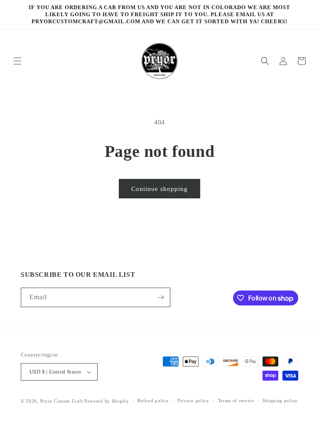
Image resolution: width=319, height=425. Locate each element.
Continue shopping (159, 189)
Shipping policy (280, 400)
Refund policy (153, 400)
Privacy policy (193, 400)
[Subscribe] (161, 297)
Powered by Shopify (106, 400)
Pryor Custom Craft (61, 400)
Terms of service (236, 400)
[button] (17, 61)
